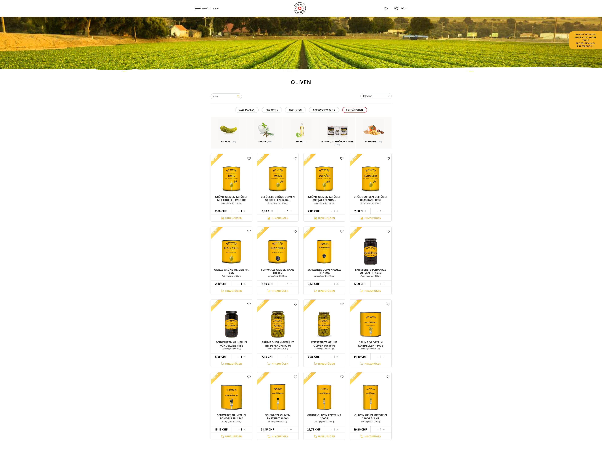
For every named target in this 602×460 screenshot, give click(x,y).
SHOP (216, 8)
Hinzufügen (233, 218)
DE (402, 8)
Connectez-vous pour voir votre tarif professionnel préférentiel (586, 40)
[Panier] (385, 9)
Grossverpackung (324, 109)
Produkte (272, 109)
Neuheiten (295, 109)
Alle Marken (247, 109)
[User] (396, 9)
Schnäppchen (354, 109)
